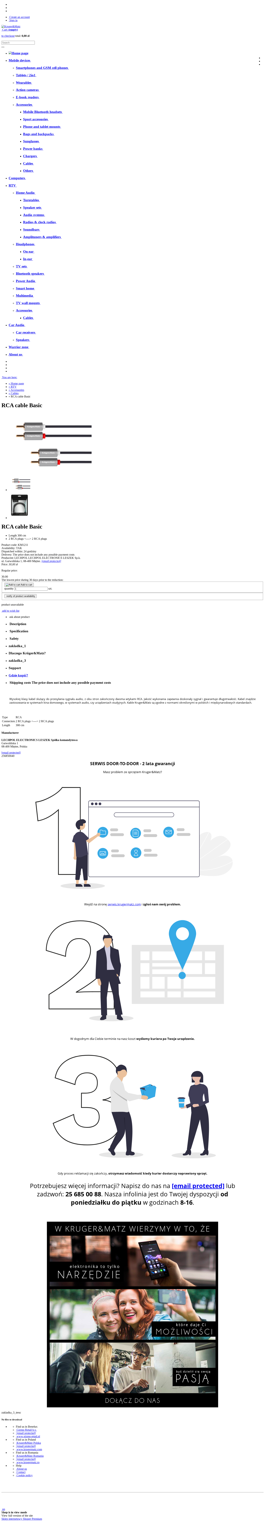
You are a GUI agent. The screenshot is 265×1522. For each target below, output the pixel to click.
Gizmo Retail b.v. (26, 1429)
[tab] (136, 624)
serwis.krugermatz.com (124, 904)
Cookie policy (24, 1475)
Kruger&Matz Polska (28, 1442)
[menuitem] (42, 68)
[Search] (2, 47)
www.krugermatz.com (29, 1449)
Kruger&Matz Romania (30, 1455)
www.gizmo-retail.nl (28, 1436)
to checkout (8, 35)
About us (21, 1468)
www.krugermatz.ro (27, 1462)
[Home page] (10, 26)
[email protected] (51, 561)
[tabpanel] (132, 701)
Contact (20, 1472)
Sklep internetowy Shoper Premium (21, 1518)
